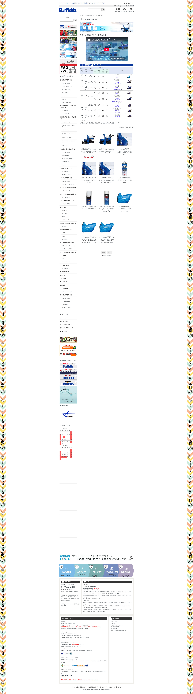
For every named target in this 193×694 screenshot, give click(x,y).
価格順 (127, 127)
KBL (63, 258)
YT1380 (117, 105)
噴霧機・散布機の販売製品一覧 (68, 223)
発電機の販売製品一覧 (66, 80)
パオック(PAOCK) (66, 102)
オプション (64, 145)
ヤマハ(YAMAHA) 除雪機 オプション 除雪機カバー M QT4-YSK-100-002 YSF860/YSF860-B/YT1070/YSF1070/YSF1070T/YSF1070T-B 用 (89, 239)
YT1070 (117, 93)
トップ (117, 5)
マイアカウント (130, 3)
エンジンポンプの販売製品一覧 (68, 194)
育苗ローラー (65, 216)
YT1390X (117, 110)
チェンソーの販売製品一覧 (67, 242)
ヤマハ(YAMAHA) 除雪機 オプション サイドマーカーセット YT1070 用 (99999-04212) (89, 179)
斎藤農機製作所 (66, 161)
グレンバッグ (65, 219)
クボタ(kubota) (65, 129)
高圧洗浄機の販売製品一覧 (67, 200)
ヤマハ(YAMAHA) (98, 15)
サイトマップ (63, 318)
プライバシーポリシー (107, 687)
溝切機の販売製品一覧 (66, 229)
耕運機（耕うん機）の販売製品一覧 (68, 117)
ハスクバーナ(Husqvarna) (68, 158)
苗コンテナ (64, 213)
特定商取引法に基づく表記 (94, 687)
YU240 (117, 77)
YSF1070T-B (117, 101)
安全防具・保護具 (64, 265)
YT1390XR (117, 112)
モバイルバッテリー (67, 291)
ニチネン (64, 99)
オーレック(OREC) (66, 307)
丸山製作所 (64, 226)
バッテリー (63, 255)
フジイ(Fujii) (65, 304)
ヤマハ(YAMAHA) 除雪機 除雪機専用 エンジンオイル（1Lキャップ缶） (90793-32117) (124, 179)
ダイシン (64, 96)
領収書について (64, 321)
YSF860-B (117, 89)
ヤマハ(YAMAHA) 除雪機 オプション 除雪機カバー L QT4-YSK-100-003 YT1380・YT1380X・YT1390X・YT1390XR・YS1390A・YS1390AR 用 (106, 239)
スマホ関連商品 (64, 288)
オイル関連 (63, 278)
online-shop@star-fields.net (72, 591)
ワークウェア (63, 281)
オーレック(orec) (66, 174)
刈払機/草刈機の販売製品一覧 (67, 149)
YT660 (117, 82)
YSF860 (117, 87)
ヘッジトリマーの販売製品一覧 (68, 187)
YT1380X (117, 106)
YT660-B (117, 83)
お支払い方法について (66, 324)
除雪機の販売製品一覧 (89, 15)
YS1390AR (117, 116)
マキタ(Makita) (65, 92)
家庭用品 (62, 285)
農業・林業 (63, 207)
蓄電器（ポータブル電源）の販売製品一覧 (68, 106)
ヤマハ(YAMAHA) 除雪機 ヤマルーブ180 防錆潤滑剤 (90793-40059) (88, 208)
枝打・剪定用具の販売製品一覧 (68, 252)
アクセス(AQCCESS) (67, 86)
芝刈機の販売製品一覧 (66, 168)
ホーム (81, 15)
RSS (61, 331)
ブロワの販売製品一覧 (66, 178)
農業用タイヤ (65, 210)
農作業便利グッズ (64, 271)
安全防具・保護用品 (67, 249)
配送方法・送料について (66, 328)
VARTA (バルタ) (66, 262)
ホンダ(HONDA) (66, 83)
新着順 (131, 127)
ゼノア (63, 236)
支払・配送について (81, 687)
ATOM (65, 331)
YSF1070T (117, 99)
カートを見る (131, 5)
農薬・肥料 (63, 275)
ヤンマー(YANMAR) (67, 137)
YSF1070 (117, 98)
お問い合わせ (117, 687)
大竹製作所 (64, 233)
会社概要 (124, 5)
